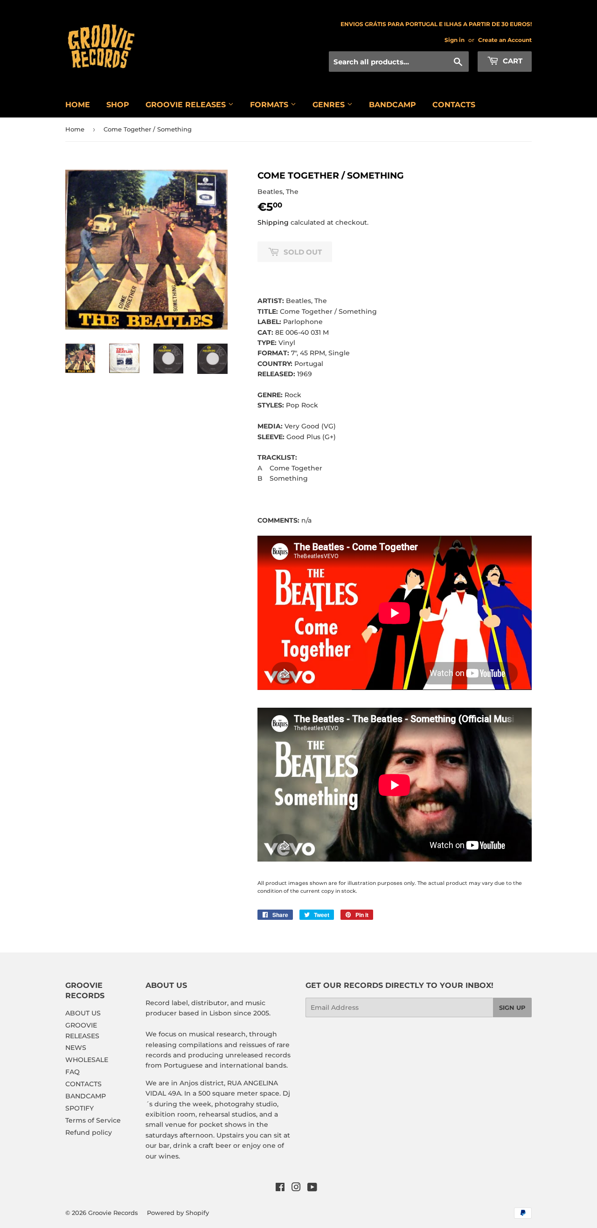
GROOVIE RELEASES (187, 104)
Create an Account (505, 39)
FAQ (72, 1072)
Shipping (273, 222)
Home (74, 129)
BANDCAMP (392, 104)
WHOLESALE (86, 1060)
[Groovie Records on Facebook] (280, 1188)
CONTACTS (453, 104)
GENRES (329, 104)
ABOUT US (83, 1013)
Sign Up (512, 1007)
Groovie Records (113, 1212)
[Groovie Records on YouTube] (312, 1188)
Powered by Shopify (178, 1212)
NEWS (75, 1047)
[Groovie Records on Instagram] (296, 1188)
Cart (511, 60)
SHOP (117, 104)
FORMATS (270, 104)
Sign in (454, 39)
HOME (77, 104)
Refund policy (88, 1132)
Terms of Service (93, 1120)
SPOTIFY (79, 1108)
